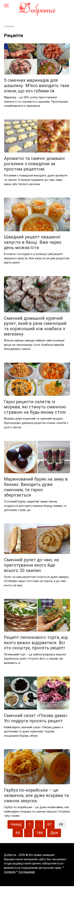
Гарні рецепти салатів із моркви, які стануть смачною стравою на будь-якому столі (35, 407)
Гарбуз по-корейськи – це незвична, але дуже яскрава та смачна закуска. (36, 795)
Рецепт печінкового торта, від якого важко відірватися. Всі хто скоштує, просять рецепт (36, 642)
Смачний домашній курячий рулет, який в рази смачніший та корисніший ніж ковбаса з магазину (35, 326)
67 (49, 824)
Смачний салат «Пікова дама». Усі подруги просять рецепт (36, 718)
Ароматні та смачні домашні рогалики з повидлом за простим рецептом (34, 164)
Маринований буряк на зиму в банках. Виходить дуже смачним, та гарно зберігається (36, 487)
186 (40, 832)
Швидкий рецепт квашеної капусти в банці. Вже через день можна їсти (32, 242)
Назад (16, 824)
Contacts (10, 872)
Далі (54, 832)
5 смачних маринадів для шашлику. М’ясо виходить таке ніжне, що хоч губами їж (36, 86)
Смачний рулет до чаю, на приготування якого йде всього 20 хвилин (31, 565)
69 (18, 832)
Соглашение (27, 872)
